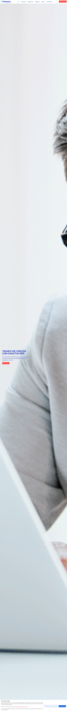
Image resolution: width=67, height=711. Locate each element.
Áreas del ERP (30, 1)
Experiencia (37, 1)
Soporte (43, 1)
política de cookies (25, 706)
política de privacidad (19, 706)
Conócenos (23, 1)
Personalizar (47, 706)
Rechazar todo (54, 706)
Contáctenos (49, 1)
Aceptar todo (62, 706)
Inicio (18, 1)
